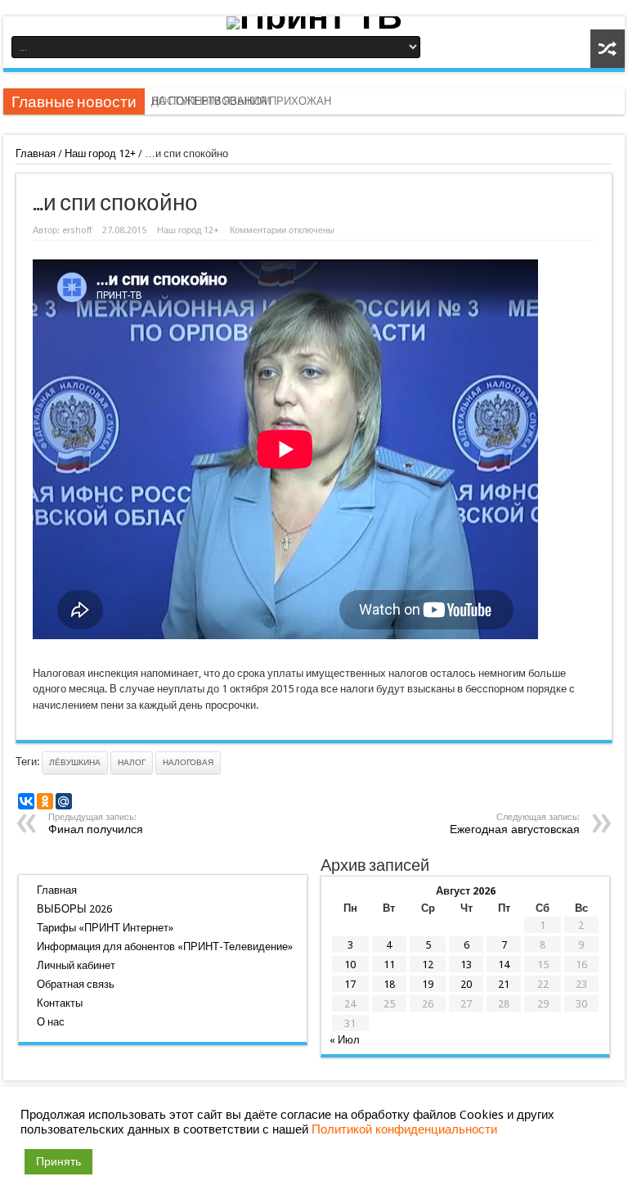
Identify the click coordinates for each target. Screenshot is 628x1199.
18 (389, 984)
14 (503, 964)
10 (350, 964)
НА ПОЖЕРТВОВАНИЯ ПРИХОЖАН (241, 101)
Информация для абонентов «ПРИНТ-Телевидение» (165, 946)
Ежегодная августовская (515, 824)
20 (466, 984)
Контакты (60, 1003)
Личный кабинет (76, 965)
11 (389, 964)
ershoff (77, 230)
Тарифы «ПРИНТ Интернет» (105, 928)
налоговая (188, 762)
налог (132, 762)
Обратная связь (75, 984)
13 (466, 964)
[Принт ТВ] (314, 22)
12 (427, 964)
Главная (36, 153)
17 (350, 984)
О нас (51, 1022)
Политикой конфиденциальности (404, 1129)
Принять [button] (58, 1161)
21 (503, 984)
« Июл (345, 1040)
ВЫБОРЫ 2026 (74, 909)
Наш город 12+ (100, 153)
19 (427, 984)
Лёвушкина (75, 762)
